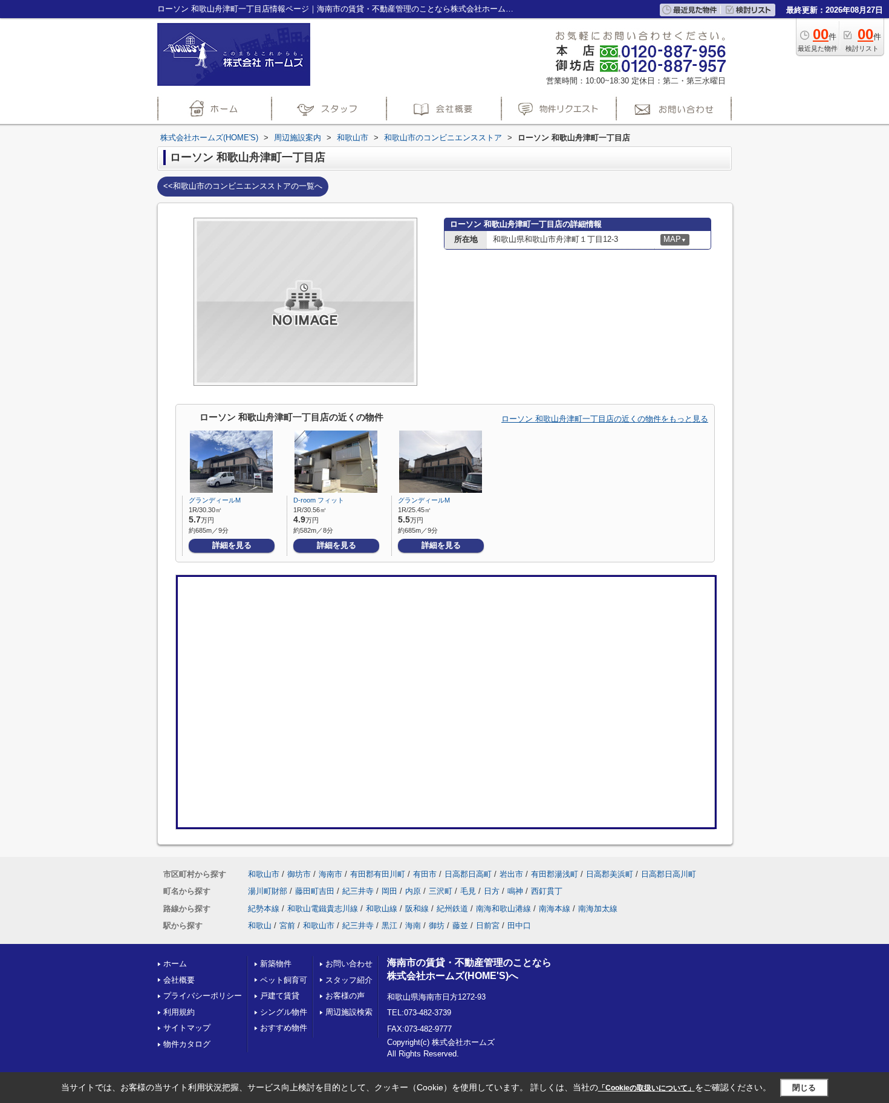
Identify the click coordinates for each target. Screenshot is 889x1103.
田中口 (519, 925)
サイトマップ (186, 1027)
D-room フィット (318, 500)
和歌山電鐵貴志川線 (322, 908)
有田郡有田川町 (377, 874)
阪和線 (417, 908)
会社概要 (179, 979)
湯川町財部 (267, 891)
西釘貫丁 (546, 891)
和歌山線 (381, 908)
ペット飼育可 (283, 979)
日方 (492, 891)
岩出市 (511, 874)
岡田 (389, 891)
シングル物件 (283, 1012)
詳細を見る (232, 545)
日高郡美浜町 (609, 874)
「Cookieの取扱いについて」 (646, 1088)
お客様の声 (345, 995)
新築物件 (275, 963)
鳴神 (515, 891)
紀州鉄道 (452, 908)
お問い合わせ (349, 963)
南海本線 (554, 908)
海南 (413, 925)
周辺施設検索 (349, 1012)
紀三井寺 (358, 891)
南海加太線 (597, 908)
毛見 (468, 891)
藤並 (460, 925)
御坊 (436, 925)
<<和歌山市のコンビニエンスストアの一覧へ (242, 185)
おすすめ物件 (283, 1027)
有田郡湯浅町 (554, 874)
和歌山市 (263, 874)
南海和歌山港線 (503, 908)
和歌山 (260, 925)
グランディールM (215, 500)
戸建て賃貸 (279, 995)
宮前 (287, 925)
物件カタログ (186, 1044)
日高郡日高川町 (668, 874)
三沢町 (440, 891)
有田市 (425, 874)
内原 (413, 891)
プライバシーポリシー (202, 995)
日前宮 (488, 925)
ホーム (175, 963)
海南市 (330, 874)
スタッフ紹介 (349, 979)
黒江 (389, 925)
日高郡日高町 (468, 874)
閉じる (804, 1087)
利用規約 (179, 1012)
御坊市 (299, 874)
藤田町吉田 (314, 891)
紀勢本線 (263, 908)
